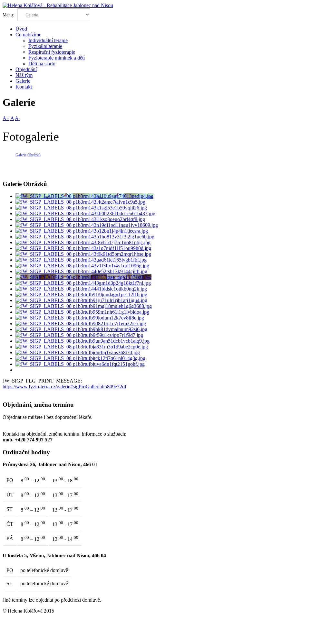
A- (17, 118)
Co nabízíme (28, 34)
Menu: (9, 15)
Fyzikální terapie (45, 46)
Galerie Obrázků (28, 155)
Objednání (26, 69)
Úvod (21, 29)
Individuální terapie (48, 40)
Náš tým (24, 75)
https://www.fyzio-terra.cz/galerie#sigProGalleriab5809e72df (64, 386)
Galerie (22, 81)
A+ (6, 118)
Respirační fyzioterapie (51, 52)
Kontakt (23, 86)
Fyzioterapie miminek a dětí (56, 57)
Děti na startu (41, 63)
